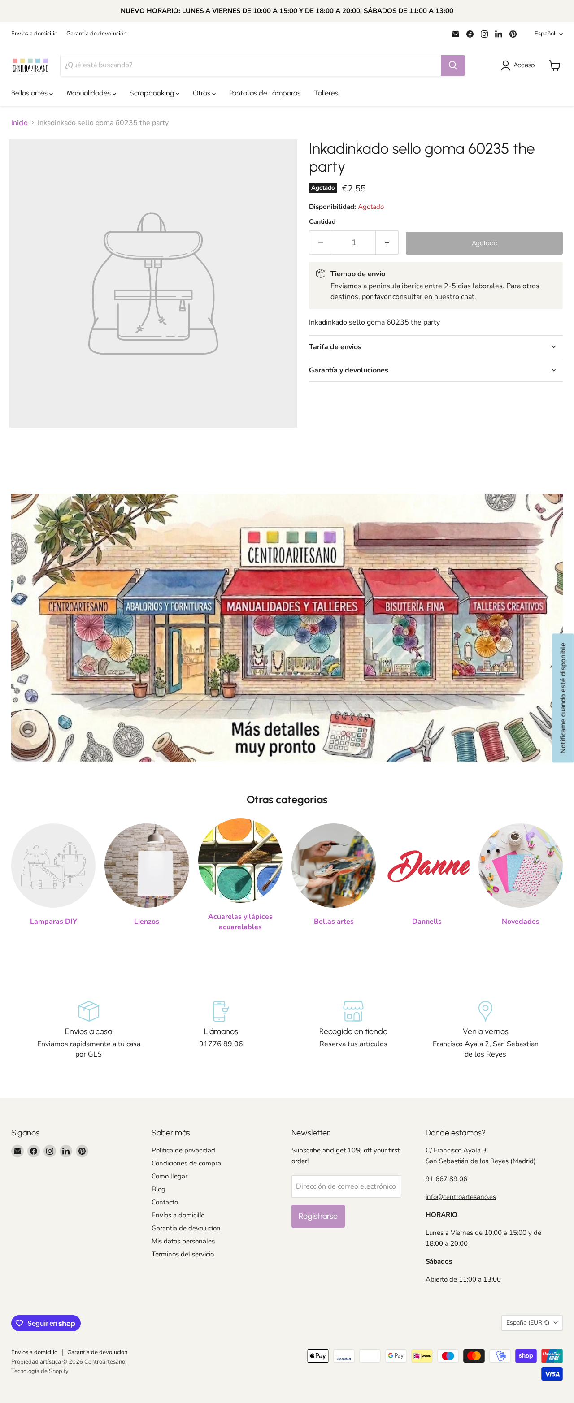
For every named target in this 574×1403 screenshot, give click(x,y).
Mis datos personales (183, 1241)
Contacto (165, 1202)
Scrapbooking (153, 93)
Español (545, 34)
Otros (202, 93)
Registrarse (318, 1216)
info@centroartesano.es (461, 1196)
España (527, 1322)
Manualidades (89, 93)
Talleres (326, 93)
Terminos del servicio (183, 1254)
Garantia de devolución (96, 33)
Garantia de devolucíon (186, 1228)
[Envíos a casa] (88, 1030)
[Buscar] (453, 65)
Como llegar (169, 1176)
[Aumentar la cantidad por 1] (387, 242)
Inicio (19, 123)
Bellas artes (30, 93)
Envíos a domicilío (178, 1215)
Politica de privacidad (183, 1150)
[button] (519, 65)
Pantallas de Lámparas (264, 93)
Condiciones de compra (186, 1163)
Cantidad (322, 221)
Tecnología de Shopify (40, 1371)
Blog (158, 1189)
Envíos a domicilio (34, 33)
